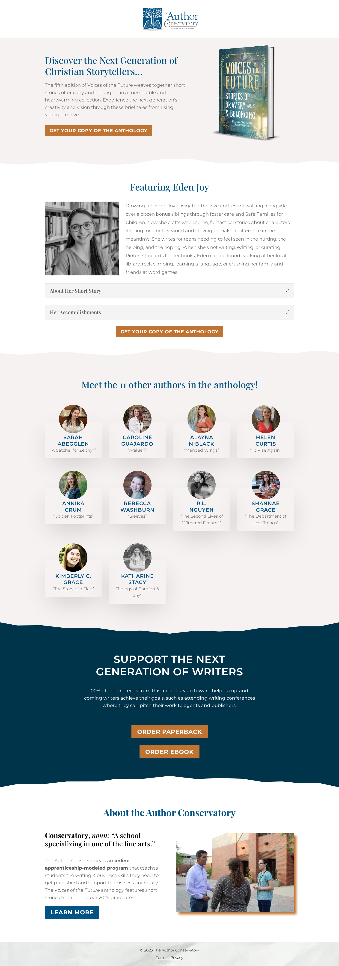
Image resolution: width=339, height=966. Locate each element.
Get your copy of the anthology (99, 130)
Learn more (72, 912)
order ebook (169, 751)
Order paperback (169, 731)
